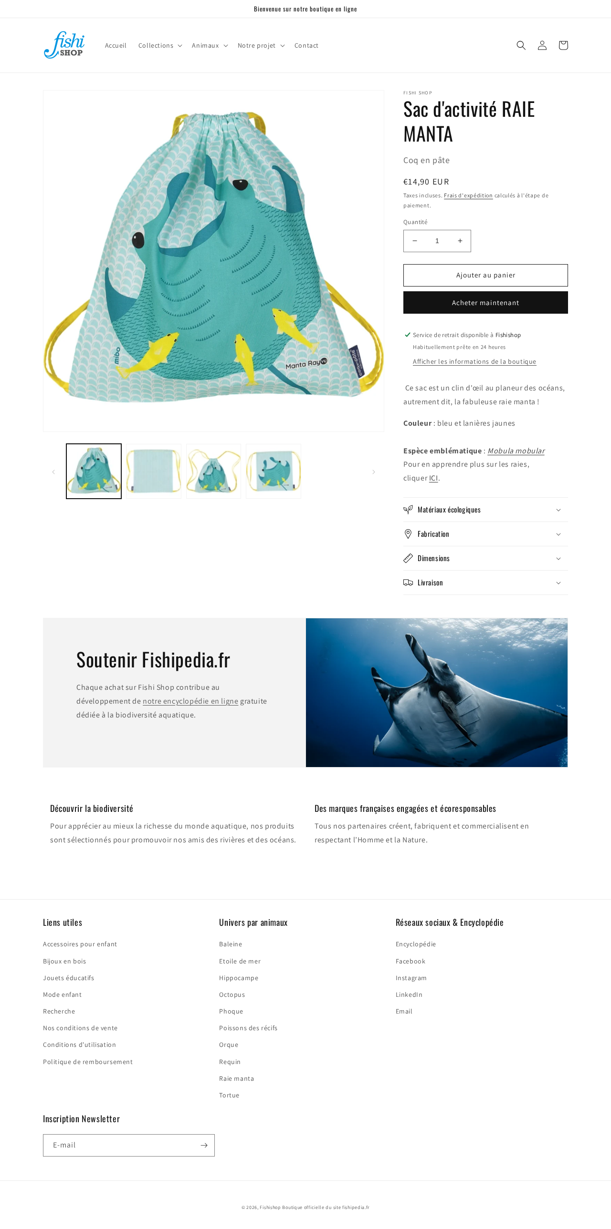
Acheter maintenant (485, 302)
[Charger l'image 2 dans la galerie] (153, 471)
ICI (433, 478)
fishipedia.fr (355, 1207)
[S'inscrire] (203, 1145)
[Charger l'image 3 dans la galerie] (213, 471)
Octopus (232, 994)
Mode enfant (62, 994)
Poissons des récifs (248, 1028)
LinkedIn (409, 994)
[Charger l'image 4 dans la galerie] (273, 471)
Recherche (59, 1011)
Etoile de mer (240, 961)
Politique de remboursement (88, 1061)
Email (404, 1011)
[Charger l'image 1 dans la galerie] (93, 471)
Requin (230, 1061)
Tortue (229, 1095)
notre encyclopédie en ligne (190, 701)
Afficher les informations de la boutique (475, 361)
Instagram (411, 977)
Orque (228, 1044)
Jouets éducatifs (69, 977)
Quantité (415, 222)
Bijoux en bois (64, 961)
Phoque (231, 1011)
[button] (160, 45)
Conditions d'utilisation (79, 1044)
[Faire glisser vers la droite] (373, 471)
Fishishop (270, 1207)
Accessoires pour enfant (80, 944)
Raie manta (236, 1078)
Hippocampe (238, 977)
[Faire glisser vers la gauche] (53, 471)
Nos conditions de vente (80, 1028)
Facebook (411, 961)
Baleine (230, 944)
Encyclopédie (416, 944)
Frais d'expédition (468, 195)
